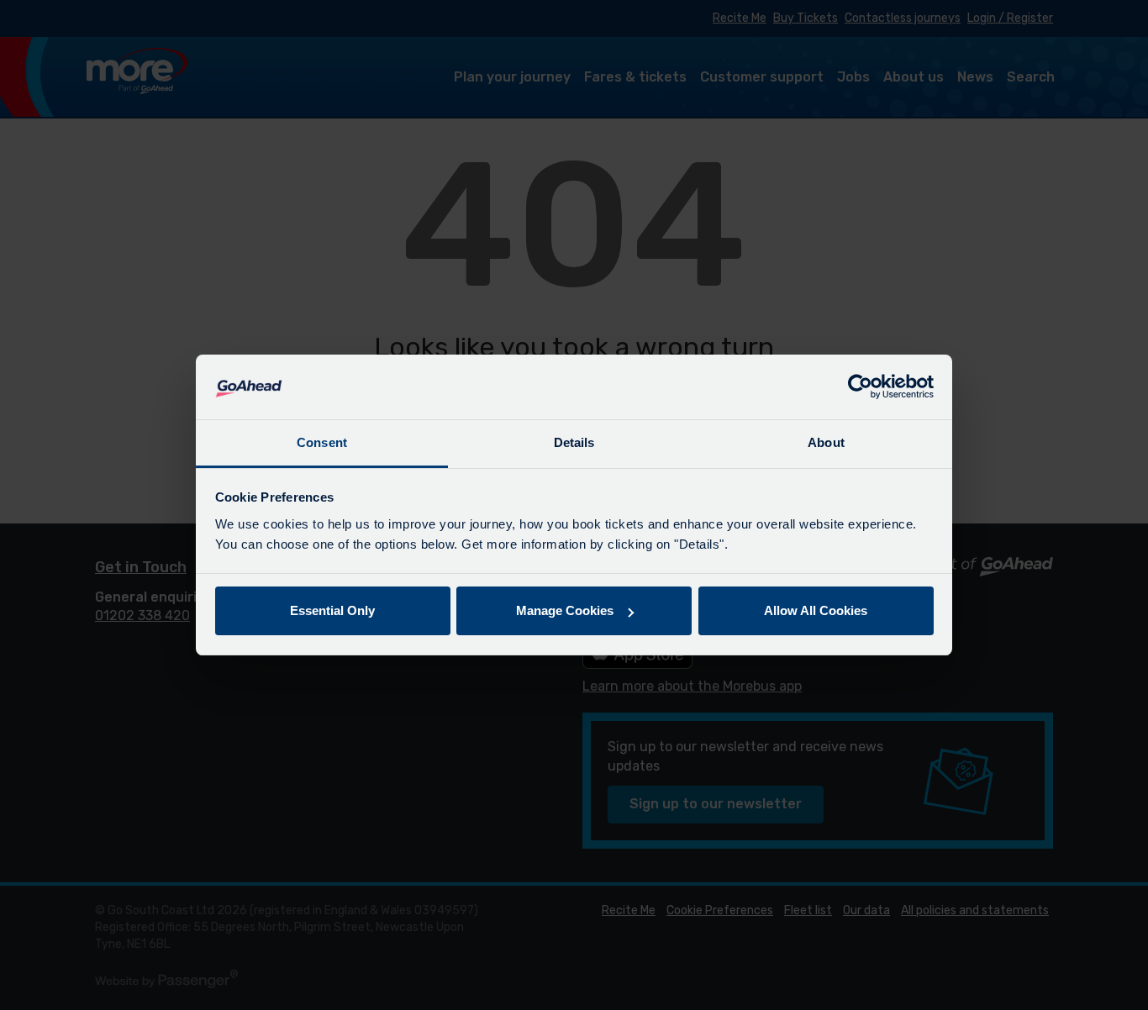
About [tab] (826, 442)
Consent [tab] (322, 442)
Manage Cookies (564, 610)
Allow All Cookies (815, 610)
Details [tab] (574, 442)
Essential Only (332, 610)
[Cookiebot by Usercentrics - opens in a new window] (860, 387)
